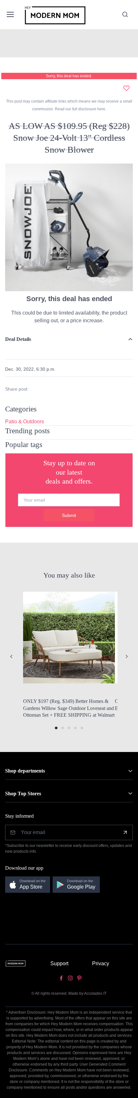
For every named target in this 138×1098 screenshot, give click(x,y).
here (100, 109)
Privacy (100, 963)
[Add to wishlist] (126, 88)
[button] (56, 728)
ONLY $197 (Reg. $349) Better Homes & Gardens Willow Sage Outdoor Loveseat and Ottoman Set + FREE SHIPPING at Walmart (69, 708)
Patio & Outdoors (24, 421)
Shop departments (25, 770)
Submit (69, 515)
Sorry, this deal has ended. (69, 76)
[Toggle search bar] (125, 14)
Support (59, 963)
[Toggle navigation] (10, 14)
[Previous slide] (11, 656)
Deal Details (18, 339)
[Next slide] (126, 656)
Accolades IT (95, 993)
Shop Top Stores (23, 793)
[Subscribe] (125, 832)
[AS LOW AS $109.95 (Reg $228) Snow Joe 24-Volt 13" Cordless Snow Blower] (69, 227)
